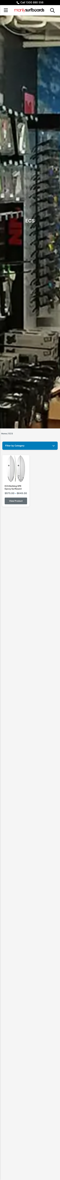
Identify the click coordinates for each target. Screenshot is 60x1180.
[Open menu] (5, 10)
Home (4, 433)
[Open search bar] (51, 10)
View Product (16, 501)
